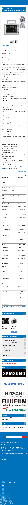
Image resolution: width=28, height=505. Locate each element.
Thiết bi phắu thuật (7, 350)
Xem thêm (14, 331)
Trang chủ (4, 8)
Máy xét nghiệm (4, 427)
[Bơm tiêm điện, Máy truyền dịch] (14, 409)
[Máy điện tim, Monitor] (14, 383)
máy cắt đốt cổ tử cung (17, 427)
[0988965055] (3, 482)
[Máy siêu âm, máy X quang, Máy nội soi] (14, 402)
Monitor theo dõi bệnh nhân (10, 10)
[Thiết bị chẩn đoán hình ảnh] (14, 373)
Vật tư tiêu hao (6, 355)
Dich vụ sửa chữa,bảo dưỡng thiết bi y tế (11, 342)
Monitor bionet (21, 10)
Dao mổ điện (10, 427)
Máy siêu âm (4, 425)
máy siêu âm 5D (17, 425)
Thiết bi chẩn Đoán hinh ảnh (9, 340)
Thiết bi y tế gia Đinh (7, 353)
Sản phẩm (10, 8)
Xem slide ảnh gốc (6, 45)
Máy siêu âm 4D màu (10, 425)
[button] (25, 27)
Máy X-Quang (23, 425)
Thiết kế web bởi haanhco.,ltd (8, 503)
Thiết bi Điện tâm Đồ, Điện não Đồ (10, 348)
